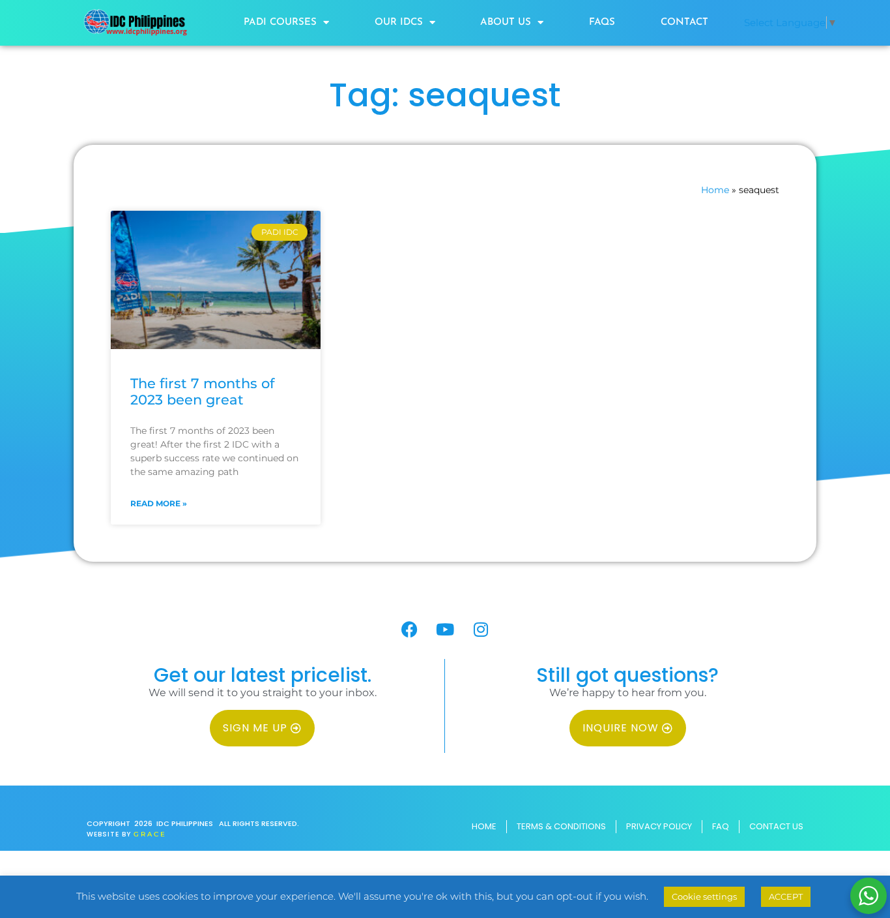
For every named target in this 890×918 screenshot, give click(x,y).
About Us (505, 22)
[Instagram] (481, 629)
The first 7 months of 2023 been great (202, 391)
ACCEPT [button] (786, 896)
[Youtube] (445, 629)
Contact (684, 22)
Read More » (158, 503)
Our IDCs (399, 22)
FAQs (602, 22)
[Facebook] (409, 629)
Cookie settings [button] (704, 896)
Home (715, 190)
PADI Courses (280, 22)
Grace (150, 834)
